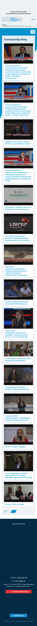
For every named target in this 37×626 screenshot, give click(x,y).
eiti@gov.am (22, 581)
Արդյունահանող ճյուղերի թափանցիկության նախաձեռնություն (18, 5)
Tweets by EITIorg (18, 524)
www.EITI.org (18, 615)
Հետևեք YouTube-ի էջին (20, 591)
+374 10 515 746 (22, 577)
